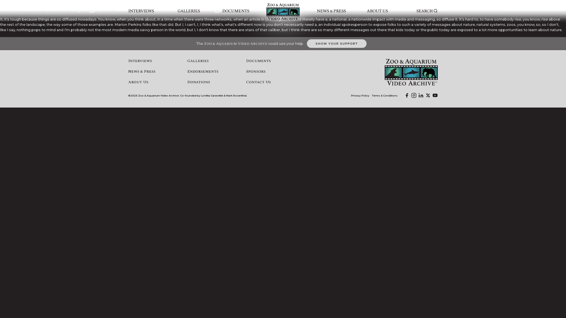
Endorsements (202, 72)
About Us (377, 11)
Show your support (337, 43)
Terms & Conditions (385, 96)
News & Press (331, 11)
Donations (198, 82)
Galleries (189, 11)
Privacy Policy (360, 96)
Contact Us (258, 82)
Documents (235, 11)
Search (424, 11)
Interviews (141, 11)
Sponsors (256, 72)
